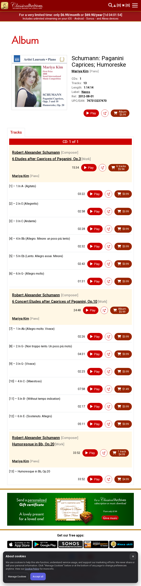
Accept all (38, 576)
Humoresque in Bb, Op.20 (33, 444)
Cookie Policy (32, 568)
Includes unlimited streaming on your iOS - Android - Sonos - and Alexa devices (70, 18)
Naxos (86, 92)
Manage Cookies (17, 576)
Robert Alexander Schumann (36, 152)
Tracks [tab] (16, 132)
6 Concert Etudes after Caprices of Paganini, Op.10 (54, 301)
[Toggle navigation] (135, 5)
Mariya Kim (80, 71)
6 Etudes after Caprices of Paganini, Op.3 (46, 159)
